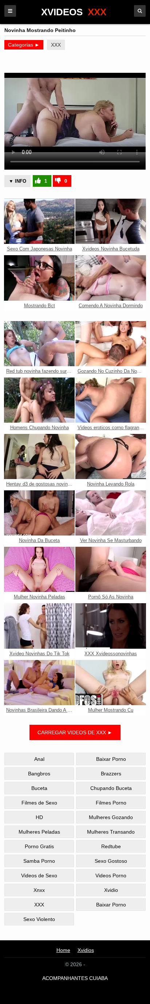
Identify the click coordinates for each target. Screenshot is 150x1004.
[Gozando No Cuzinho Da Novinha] (110, 343)
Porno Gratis (39, 846)
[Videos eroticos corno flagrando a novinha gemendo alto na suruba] (110, 400)
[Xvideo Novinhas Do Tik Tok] (39, 625)
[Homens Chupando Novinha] (39, 400)
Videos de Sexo (39, 875)
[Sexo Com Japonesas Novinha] (39, 221)
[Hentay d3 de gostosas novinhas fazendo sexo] (39, 456)
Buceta (39, 788)
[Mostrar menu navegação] (10, 11)
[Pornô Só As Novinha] (110, 569)
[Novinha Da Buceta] (39, 512)
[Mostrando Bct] (39, 277)
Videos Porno (110, 875)
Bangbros (39, 773)
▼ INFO (17, 181)
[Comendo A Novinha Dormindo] (110, 277)
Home (63, 950)
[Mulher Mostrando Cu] (110, 682)
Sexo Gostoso (111, 861)
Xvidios (86, 950)
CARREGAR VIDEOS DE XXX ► (75, 732)
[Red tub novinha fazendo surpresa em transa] (39, 343)
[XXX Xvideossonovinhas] (110, 625)
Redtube (111, 846)
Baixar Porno (111, 759)
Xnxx (39, 890)
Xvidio (111, 890)
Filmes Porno (111, 803)
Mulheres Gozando (111, 817)
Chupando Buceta (111, 788)
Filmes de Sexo (39, 803)
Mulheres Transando (111, 832)
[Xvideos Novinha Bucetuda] (110, 221)
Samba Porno (39, 861)
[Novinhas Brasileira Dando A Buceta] (39, 682)
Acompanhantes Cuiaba (75, 978)
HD (39, 817)
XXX (56, 45)
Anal (39, 759)
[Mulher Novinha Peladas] (39, 569)
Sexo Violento (39, 919)
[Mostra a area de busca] (140, 11)
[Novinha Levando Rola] (110, 456)
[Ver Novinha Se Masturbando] (110, 512)
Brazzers (111, 773)
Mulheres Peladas (39, 832)
